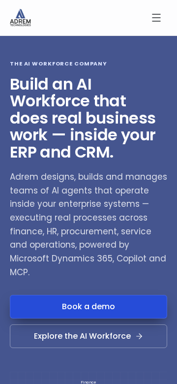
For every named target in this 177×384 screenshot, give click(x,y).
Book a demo (88, 306)
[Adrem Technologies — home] (20, 18)
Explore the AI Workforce (82, 336)
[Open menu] (156, 18)
